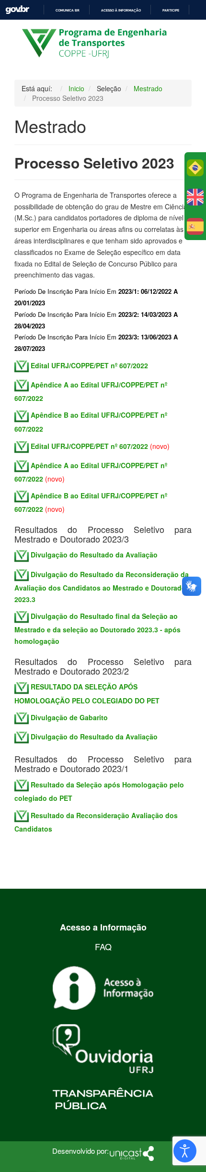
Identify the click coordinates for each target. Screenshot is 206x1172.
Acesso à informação (121, 10)
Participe (170, 10)
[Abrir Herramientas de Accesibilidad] (184, 1150)
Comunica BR (68, 10)
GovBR (17, 9)
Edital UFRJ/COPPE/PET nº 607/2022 (89, 445)
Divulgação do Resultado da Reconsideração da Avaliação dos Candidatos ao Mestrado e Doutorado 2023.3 (101, 586)
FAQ (103, 946)
